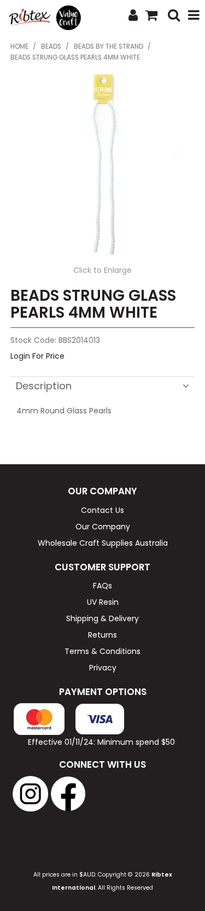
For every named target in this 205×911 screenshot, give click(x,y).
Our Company (102, 526)
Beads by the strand (108, 46)
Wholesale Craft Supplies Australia (103, 543)
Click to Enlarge (102, 270)
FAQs (102, 585)
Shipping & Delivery (102, 618)
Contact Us (102, 510)
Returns (102, 634)
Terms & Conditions (102, 651)
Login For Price (37, 356)
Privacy (102, 667)
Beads (51, 46)
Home (19, 46)
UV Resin (103, 602)
